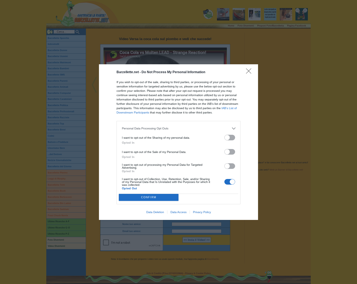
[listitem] (178, 128)
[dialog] (178, 142)
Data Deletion (155, 212)
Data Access (178, 212)
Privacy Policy (202, 212)
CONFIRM (148, 197)
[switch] (229, 137)
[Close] (250, 72)
